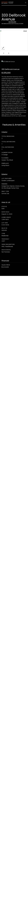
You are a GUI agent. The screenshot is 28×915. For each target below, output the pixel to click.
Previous (4, 53)
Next (8, 53)
